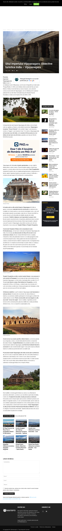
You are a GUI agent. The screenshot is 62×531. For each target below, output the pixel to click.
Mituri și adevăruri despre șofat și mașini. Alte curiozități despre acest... (53, 167)
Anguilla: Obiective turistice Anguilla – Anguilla (8, 446)
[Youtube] (46, 511)
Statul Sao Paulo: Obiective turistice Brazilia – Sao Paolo (34, 446)
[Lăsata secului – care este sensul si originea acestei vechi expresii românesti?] (45, 184)
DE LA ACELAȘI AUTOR (20, 416)
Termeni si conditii (34, 527)
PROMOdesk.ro (23, 522)
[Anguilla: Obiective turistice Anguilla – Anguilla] (8, 439)
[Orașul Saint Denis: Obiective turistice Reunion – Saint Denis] (21, 439)
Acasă (4, 29)
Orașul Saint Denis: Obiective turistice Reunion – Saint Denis (21, 446)
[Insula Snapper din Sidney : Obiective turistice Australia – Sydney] (21, 423)
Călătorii (9, 29)
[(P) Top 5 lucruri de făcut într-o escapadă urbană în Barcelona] (8, 423)
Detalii (30, 4)
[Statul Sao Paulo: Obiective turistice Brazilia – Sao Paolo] (34, 439)
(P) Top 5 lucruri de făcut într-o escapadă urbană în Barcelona (8, 430)
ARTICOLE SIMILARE (9, 416)
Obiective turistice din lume (17, 29)
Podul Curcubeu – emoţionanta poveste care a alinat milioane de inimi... (53, 141)
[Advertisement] (31, 17)
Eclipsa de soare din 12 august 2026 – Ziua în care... (54, 150)
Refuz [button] (25, 4)
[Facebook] (43, 511)
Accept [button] (36, 4)
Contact (53, 527)
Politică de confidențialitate (45, 527)
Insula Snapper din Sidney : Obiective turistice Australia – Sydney (21, 430)
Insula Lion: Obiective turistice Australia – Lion (34, 429)
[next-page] (6, 452)
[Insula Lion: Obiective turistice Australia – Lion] (34, 423)
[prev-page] (4, 452)
